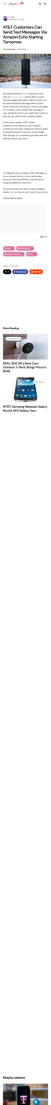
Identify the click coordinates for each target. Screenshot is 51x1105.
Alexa (9, 248)
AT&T (46, 236)
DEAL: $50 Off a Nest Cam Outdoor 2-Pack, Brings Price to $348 (24, 367)
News (9, 1088)
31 (9, 49)
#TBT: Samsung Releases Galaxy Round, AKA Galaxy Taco (25, 408)
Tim (12, 17)
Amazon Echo (17, 96)
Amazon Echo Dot (14, 254)
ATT (32, 254)
